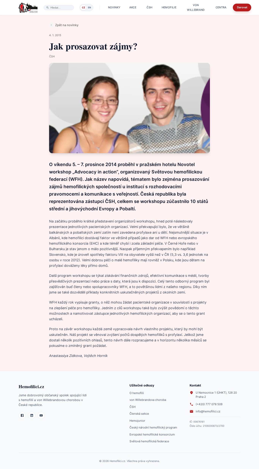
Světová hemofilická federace (149, 441)
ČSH (149, 7)
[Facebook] (22, 415)
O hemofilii (137, 393)
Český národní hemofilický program (153, 427)
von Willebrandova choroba (148, 400)
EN (89, 7)
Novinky (114, 7)
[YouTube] (41, 415)
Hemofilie (169, 7)
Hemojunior (137, 420)
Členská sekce (139, 413)
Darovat (242, 7)
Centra (221, 7)
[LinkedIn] (31, 415)
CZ (83, 7)
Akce (132, 7)
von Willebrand (196, 7)
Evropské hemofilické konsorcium (152, 434)
